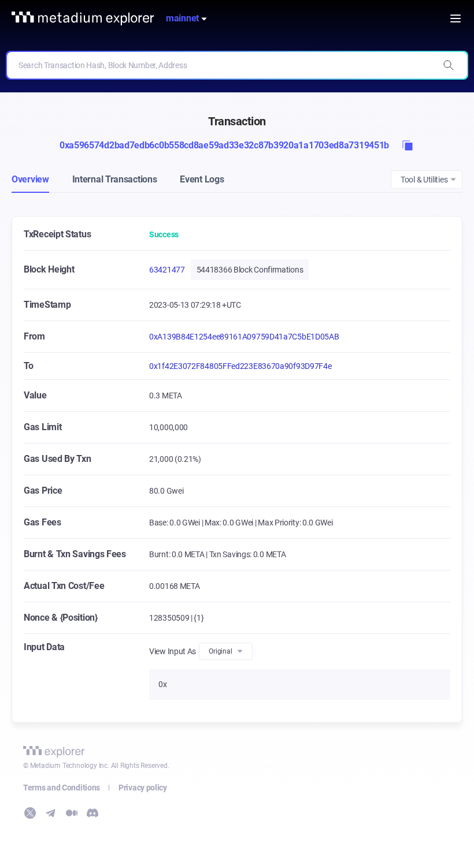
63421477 (167, 269)
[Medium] (72, 813)
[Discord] (92, 813)
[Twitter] (30, 813)
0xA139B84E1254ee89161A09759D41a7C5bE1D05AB (244, 336)
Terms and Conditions (61, 787)
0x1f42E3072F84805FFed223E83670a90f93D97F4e (240, 366)
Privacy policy (142, 787)
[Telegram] (51, 813)
